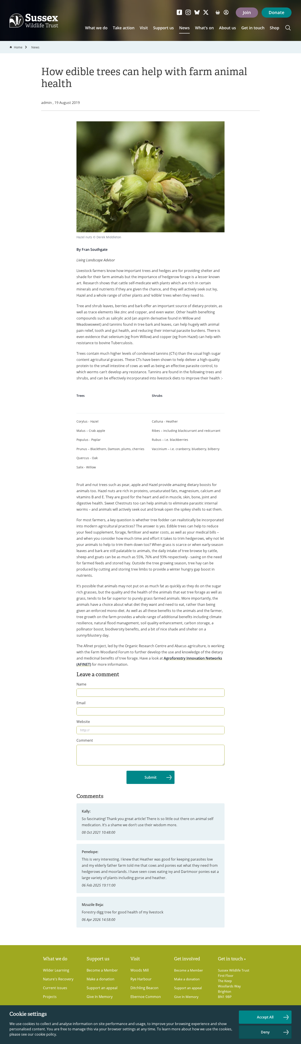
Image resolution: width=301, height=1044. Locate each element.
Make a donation (100, 979)
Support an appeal (102, 987)
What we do (96, 27)
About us (227, 27)
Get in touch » (232, 959)
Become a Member (102, 970)
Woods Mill (139, 970)
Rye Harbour (141, 979)
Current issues (55, 987)
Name (81, 684)
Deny (265, 1032)
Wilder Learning (56, 970)
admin (47, 102)
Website (83, 721)
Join (247, 12)
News (184, 27)
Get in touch (252, 27)
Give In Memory (100, 996)
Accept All (265, 1017)
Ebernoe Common (145, 996)
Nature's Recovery (58, 979)
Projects (50, 996)
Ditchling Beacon (144, 987)
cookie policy (45, 1034)
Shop (274, 27)
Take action (123, 27)
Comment (84, 740)
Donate (276, 12)
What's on (204, 27)
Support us (163, 27)
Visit (144, 27)
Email (80, 702)
